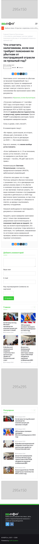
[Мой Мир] (18, 74)
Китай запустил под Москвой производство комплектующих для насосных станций (10, 326)
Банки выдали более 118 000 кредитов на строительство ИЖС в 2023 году (24, 471)
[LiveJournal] (23, 74)
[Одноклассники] (15, 74)
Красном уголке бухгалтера (24, 98)
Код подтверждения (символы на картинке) (15, 288)
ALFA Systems (13, 540)
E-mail (5, 278)
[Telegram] (26, 74)
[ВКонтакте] (13, 74)
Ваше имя (7, 269)
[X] (21, 74)
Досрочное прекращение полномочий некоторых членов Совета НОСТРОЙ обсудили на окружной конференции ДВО (23, 459)
